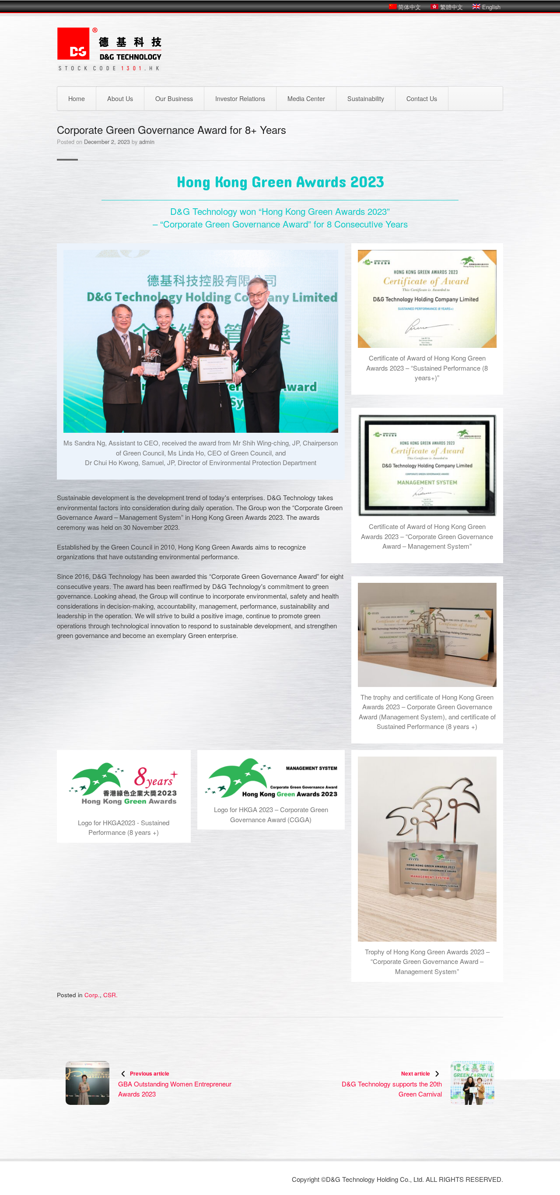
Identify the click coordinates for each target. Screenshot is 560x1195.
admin (146, 141)
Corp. (92, 995)
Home (76, 98)
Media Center (306, 98)
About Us (120, 98)
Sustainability (365, 98)
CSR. (110, 995)
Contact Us (421, 98)
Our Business (174, 98)
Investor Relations (240, 98)
